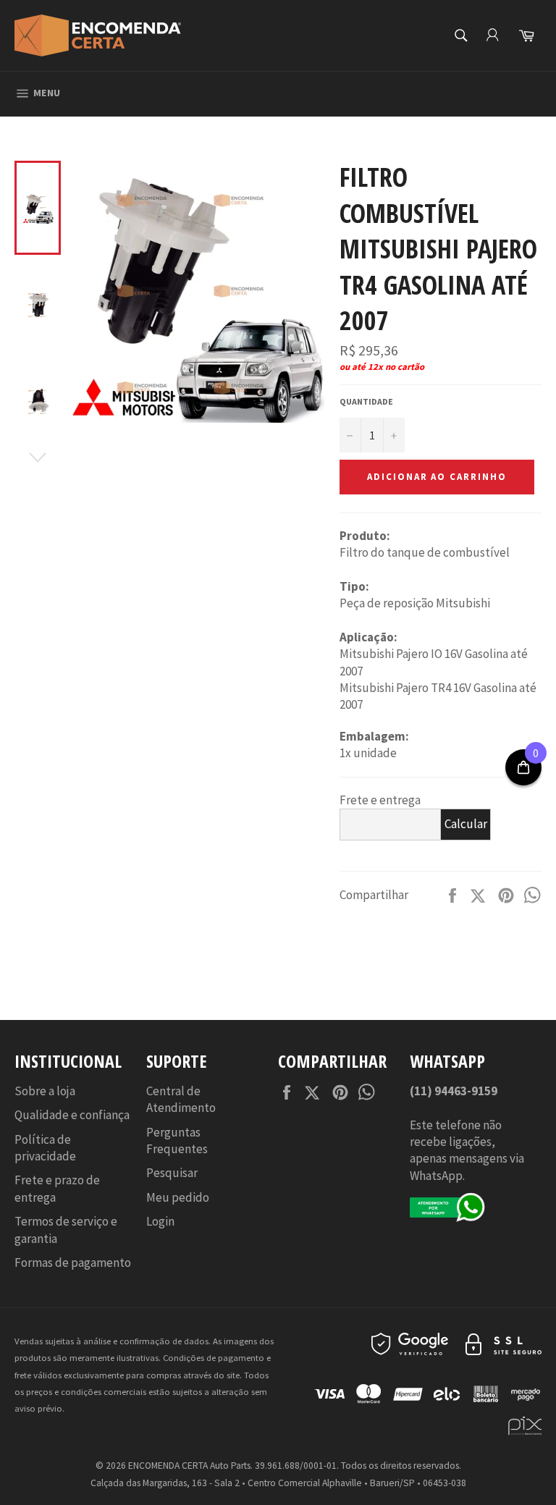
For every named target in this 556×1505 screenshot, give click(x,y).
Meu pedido (177, 1197)
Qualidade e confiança (72, 1115)
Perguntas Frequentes (177, 1140)
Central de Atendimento (181, 1099)
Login (160, 1221)
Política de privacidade (45, 1147)
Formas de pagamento (72, 1262)
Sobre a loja (44, 1091)
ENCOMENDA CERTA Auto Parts (189, 1465)
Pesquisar (172, 1173)
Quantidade (366, 401)
